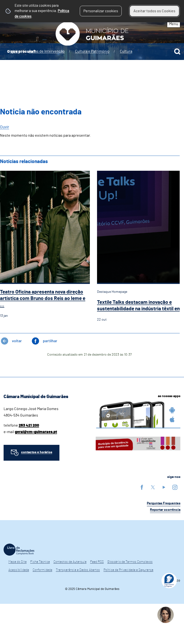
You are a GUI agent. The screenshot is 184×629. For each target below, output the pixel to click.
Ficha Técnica (40, 562)
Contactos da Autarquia (69, 562)
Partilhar (50, 341)
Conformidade (42, 570)
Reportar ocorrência (165, 509)
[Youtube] (163, 487)
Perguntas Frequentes (163, 503)
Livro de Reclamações (19, 550)
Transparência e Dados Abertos (78, 570)
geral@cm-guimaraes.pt (36, 432)
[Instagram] (174, 487)
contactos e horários (36, 452)
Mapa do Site (17, 562)
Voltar (17, 341)
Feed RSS (97, 562)
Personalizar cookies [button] (100, 11)
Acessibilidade (18, 570)
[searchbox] (92, 52)
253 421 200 (29, 425)
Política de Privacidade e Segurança (128, 570)
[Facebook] (141, 487)
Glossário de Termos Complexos (130, 562)
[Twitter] (152, 487)
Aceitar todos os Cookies (154, 11)
